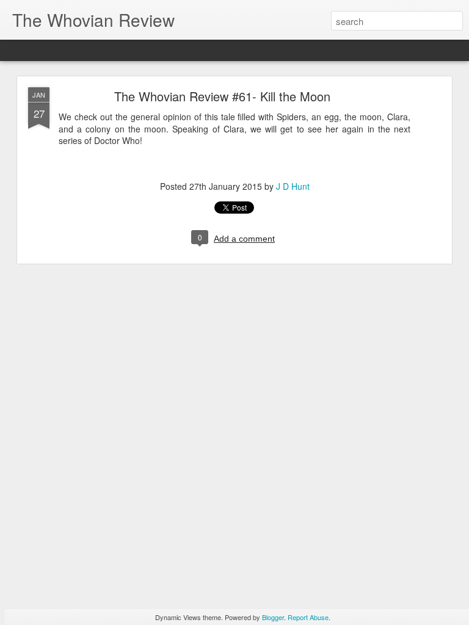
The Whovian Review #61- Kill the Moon (222, 96)
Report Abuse (308, 617)
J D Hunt (293, 186)
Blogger (273, 617)
